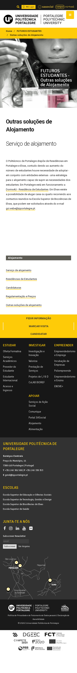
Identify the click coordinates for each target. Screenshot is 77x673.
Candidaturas (13, 287)
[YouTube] (25, 528)
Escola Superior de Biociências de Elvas (23, 504)
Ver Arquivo (24, 546)
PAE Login (29, 7)
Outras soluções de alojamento (24, 305)
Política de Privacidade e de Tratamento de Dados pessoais (32, 615)
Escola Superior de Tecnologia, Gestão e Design (27, 499)
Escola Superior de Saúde (16, 509)
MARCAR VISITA (38, 326)
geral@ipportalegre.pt (16, 475)
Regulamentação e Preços (21, 296)
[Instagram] (11, 528)
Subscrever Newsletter (14, 536)
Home (9, 31)
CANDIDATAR (38, 333)
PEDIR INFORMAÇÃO (38, 318)
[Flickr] (31, 528)
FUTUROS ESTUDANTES (29, 31)
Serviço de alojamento (18, 270)
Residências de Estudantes (21, 279)
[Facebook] (5, 528)
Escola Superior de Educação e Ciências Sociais (27, 494)
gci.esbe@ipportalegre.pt (20, 208)
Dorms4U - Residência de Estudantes (27, 189)
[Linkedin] (18, 528)
